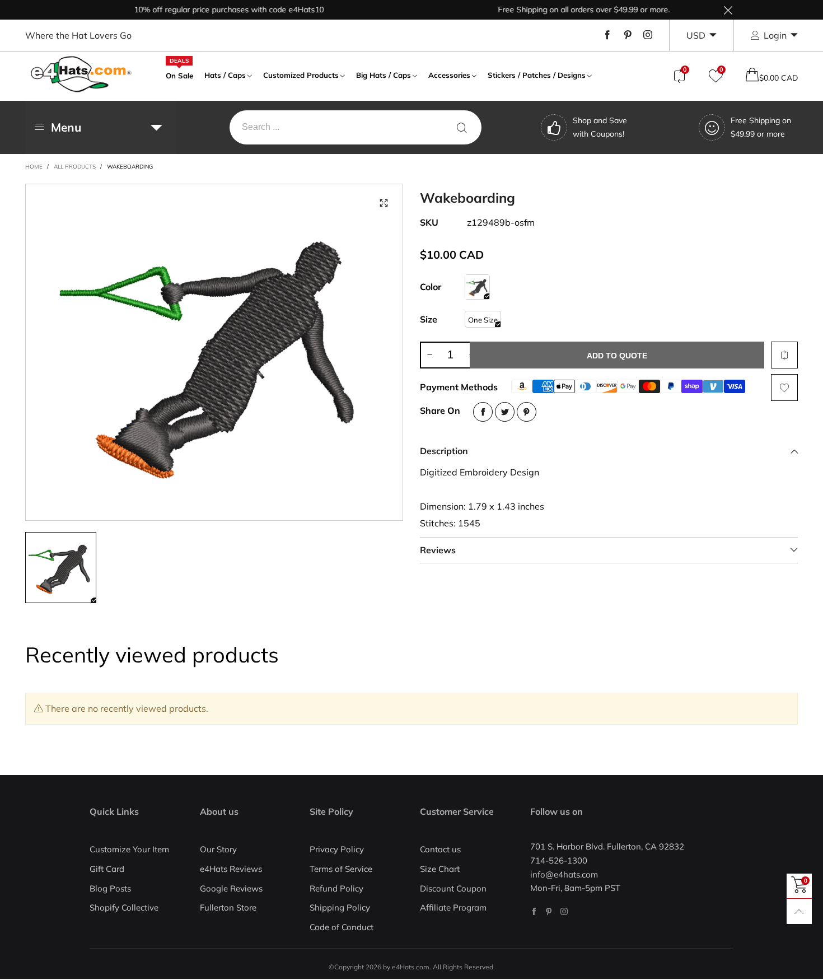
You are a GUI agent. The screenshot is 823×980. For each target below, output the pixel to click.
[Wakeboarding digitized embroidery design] (214, 352)
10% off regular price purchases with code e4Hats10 (215, 9)
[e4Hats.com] (81, 74)
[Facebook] (607, 35)
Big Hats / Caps (383, 75)
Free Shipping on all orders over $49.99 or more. (570, 9)
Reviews (438, 550)
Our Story (218, 849)
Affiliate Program (453, 907)
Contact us (440, 849)
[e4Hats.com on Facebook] (533, 911)
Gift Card (107, 869)
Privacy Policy (337, 849)
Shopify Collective (124, 907)
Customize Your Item (129, 849)
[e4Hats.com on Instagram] (564, 911)
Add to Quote (617, 355)
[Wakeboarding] (477, 287)
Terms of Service (341, 869)
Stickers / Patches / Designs (537, 75)
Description (444, 450)
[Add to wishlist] (784, 387)
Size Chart (440, 869)
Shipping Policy (340, 907)
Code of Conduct (341, 927)
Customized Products (301, 75)
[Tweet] (505, 412)
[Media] (383, 203)
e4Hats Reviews (231, 869)
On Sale (179, 74)
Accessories (449, 75)
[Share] (483, 412)
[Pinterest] (628, 35)
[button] (429, 355)
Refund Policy (336, 888)
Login (775, 35)
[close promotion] (727, 10)
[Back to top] (799, 911)
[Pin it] (526, 412)
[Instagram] (648, 35)
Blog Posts (110, 888)
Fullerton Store (228, 907)
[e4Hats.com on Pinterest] (549, 911)
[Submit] (461, 127)
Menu (66, 127)
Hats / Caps (225, 75)
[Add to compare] (784, 355)
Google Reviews (231, 888)
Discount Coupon (453, 888)
